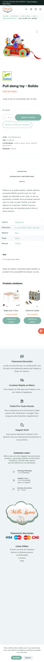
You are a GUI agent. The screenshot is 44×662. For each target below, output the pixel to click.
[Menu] (40, 9)
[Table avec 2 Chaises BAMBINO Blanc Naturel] (11, 297)
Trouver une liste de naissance (22, 549)
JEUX (28, 143)
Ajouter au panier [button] (11, 320)
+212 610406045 (23, 473)
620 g (17, 238)
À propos (22, 558)
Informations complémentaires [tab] (22, 176)
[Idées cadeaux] (41, 331)
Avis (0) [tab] (22, 181)
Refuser (28, 658)
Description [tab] (22, 171)
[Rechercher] (26, 9)
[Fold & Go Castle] (32, 297)
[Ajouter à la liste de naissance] (17, 291)
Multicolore (19, 222)
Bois (17, 233)
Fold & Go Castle (32, 310)
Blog (22, 561)
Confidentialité (22, 555)
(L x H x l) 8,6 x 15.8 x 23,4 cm (27, 227)
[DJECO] (7, 76)
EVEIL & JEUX (19, 143)
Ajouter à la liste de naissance (17, 125)
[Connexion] (31, 9)
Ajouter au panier (28, 117)
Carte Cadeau (32, 2)
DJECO (13, 149)
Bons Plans (6, 3)
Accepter (16, 658)
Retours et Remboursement (22, 552)
